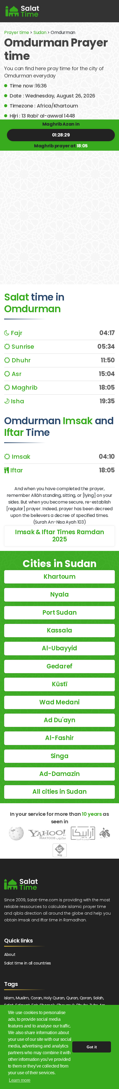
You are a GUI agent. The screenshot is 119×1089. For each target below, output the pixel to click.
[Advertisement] (59, 213)
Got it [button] (92, 1047)
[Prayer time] (22, 11)
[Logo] (21, 884)
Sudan (39, 32)
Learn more (19, 1080)
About (9, 954)
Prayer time (16, 32)
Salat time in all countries (27, 963)
